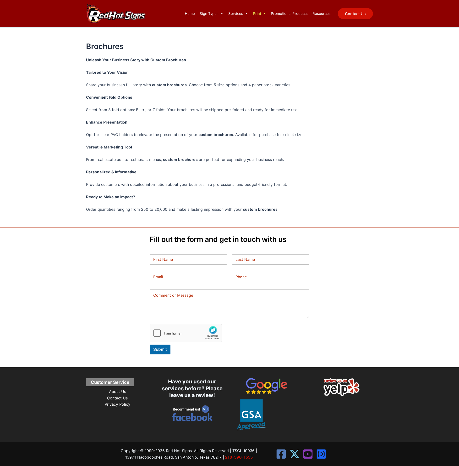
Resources (321, 13)
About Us (117, 391)
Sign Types (209, 13)
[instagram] (321, 454)
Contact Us (117, 398)
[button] (355, 13)
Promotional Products (289, 13)
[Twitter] (294, 454)
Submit (160, 349)
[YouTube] (308, 454)
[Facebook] (281, 454)
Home (190, 13)
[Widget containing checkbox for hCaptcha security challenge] (186, 333)
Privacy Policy (117, 404)
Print (257, 13)
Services (235, 13)
